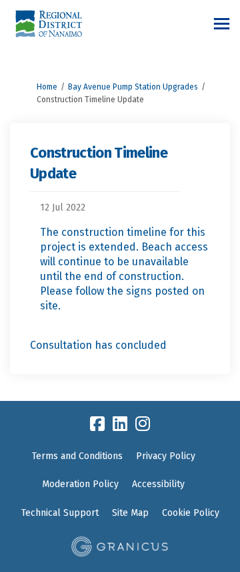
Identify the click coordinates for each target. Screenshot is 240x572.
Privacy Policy (165, 456)
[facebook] (97, 424)
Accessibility (158, 484)
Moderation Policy (80, 484)
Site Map (130, 513)
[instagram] (143, 424)
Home (47, 87)
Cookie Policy (190, 513)
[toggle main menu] (221, 23)
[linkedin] (120, 424)
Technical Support (60, 513)
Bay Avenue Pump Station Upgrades (133, 87)
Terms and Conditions (77, 456)
